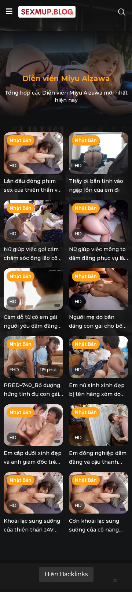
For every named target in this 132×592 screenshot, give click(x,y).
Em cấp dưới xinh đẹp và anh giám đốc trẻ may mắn (33, 462)
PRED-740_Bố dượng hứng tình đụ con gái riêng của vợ (32, 394)
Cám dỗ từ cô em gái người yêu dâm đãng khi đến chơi (31, 326)
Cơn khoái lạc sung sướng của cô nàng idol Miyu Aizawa (94, 530)
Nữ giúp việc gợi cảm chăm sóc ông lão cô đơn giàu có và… (31, 258)
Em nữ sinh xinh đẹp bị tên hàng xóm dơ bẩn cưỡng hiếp (97, 394)
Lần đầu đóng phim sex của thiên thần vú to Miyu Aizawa (32, 190)
